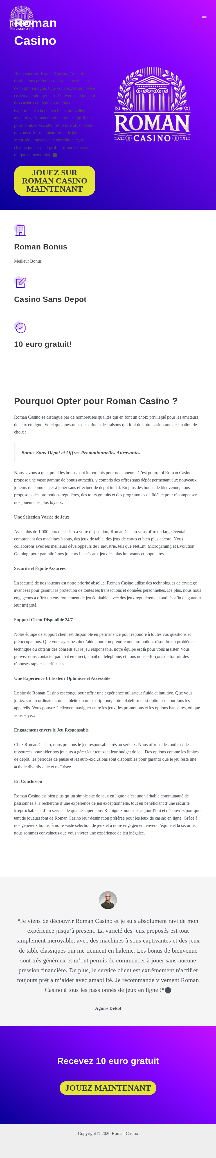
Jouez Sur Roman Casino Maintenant (54, 180)
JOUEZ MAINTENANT (108, 1087)
